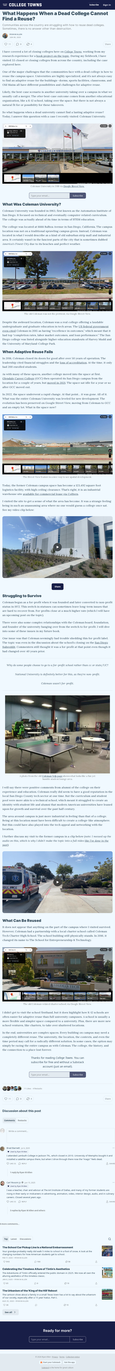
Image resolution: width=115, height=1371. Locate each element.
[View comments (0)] (36, 1305)
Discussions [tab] (25, 1239)
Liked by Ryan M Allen (18, 1151)
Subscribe (94, 4)
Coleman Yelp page (52, 776)
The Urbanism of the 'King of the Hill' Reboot (29, 1290)
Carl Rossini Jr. (14, 1182)
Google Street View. (73, 186)
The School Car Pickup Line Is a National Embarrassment (37, 1247)
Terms (62, 1357)
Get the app (69, 1362)
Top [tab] (6, 1239)
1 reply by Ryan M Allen (21, 1172)
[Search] (110, 1239)
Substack (45, 1367)
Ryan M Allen (16, 34)
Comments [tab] (9, 1120)
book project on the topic (52, 56)
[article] (57, 1254)
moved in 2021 (56, 382)
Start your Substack (51, 1362)
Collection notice (73, 1357)
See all (8, 1312)
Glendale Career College (18, 378)
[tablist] (15, 1120)
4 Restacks (37, 1088)
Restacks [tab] (22, 1120)
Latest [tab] (14, 1239)
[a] (57, 547)
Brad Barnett (13, 1147)
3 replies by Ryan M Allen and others (27, 1210)
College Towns (73, 51)
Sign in (107, 4)
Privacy (55, 1357)
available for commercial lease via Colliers (50, 494)
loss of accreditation (73, 362)
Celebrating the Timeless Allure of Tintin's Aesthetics (36, 1269)
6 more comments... (9, 1224)
